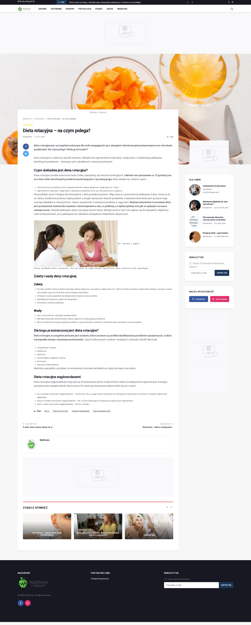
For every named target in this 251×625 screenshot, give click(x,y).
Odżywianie (56, 9)
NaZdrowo (27, 119)
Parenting (122, 9)
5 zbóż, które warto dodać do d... (38, 427)
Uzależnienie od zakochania (214, 186)
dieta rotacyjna (60, 411)
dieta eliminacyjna (101, 411)
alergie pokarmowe (80, 411)
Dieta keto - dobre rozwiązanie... (158, 427)
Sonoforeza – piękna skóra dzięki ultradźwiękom (47, 534)
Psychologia (84, 9)
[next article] (187, 2)
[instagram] (232, 2)
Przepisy (70, 9)
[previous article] (192, 2)
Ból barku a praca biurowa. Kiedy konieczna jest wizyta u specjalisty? (98, 534)
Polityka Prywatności (100, 579)
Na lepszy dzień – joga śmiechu (215, 233)
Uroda (110, 9)
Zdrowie (42, 9)
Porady (98, 9)
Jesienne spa (149, 535)
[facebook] (229, 2)
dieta (46, 411)
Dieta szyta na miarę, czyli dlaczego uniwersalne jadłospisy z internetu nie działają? (105, 2)
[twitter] (26, 154)
